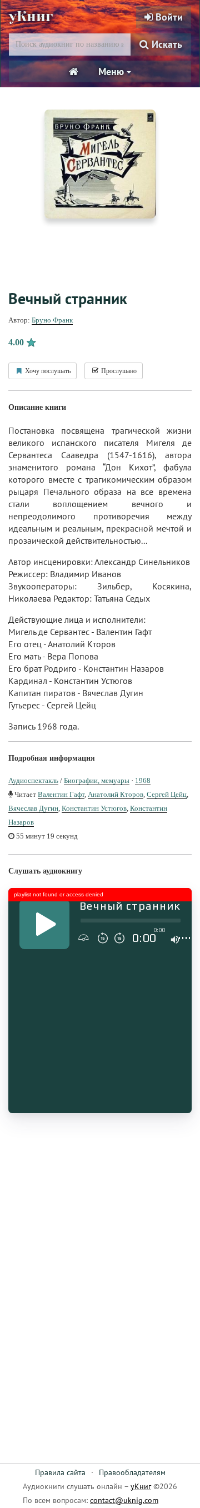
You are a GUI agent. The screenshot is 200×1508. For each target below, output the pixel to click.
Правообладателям (132, 1472)
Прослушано (118, 371)
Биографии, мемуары (96, 780)
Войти (168, 17)
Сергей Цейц (167, 794)
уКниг (31, 16)
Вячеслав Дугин (33, 808)
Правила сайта (60, 1472)
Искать (165, 44)
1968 (143, 780)
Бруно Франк (52, 320)
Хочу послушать (47, 371)
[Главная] (74, 72)
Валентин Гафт (61, 794)
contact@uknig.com (124, 1500)
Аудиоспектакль (33, 780)
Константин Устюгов (94, 808)
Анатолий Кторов (115, 794)
